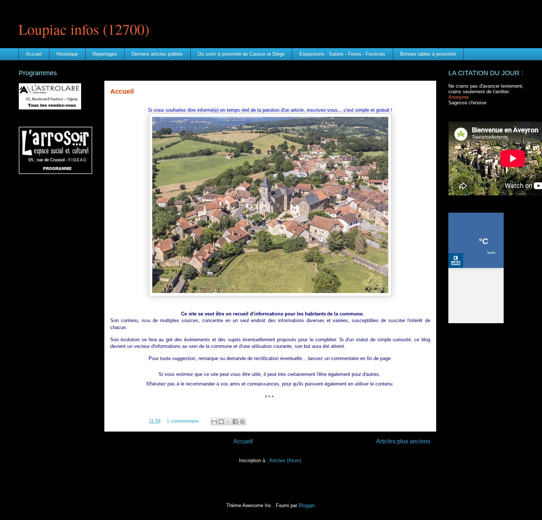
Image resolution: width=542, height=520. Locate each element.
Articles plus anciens (403, 441)
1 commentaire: (184, 421)
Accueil (34, 54)
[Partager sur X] (228, 421)
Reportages (105, 54)
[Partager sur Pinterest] (242, 421)
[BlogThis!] (221, 421)
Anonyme (458, 97)
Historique (67, 54)
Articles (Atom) (285, 460)
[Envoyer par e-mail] (214, 421)
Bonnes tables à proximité (428, 54)
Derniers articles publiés (157, 54)
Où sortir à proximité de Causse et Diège (241, 54)
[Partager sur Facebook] (235, 421)
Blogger (307, 505)
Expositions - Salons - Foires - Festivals (342, 54)
